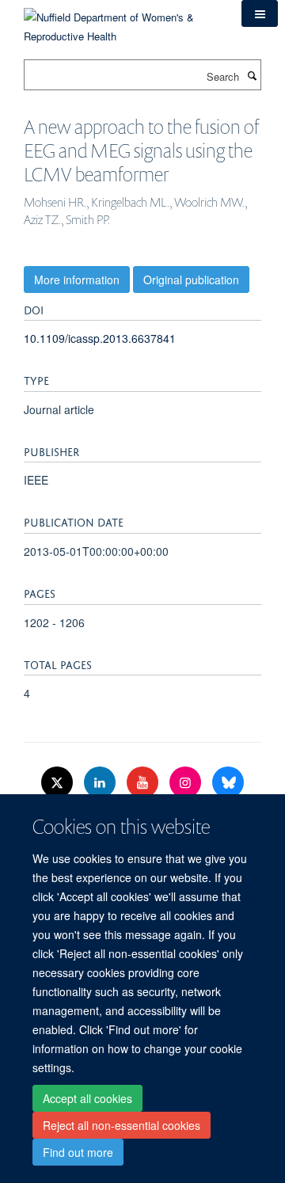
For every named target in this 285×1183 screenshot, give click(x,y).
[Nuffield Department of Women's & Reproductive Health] (121, 21)
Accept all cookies (87, 1098)
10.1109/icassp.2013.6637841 (100, 338)
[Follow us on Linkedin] (101, 782)
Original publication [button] (191, 279)
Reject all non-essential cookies (121, 1125)
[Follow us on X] (58, 782)
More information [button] (77, 279)
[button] (259, 13)
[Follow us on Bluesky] (228, 782)
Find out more (78, 1152)
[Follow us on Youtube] (144, 782)
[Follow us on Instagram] (186, 782)
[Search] (251, 75)
